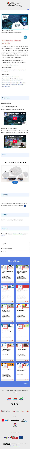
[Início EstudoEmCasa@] (14, 3)
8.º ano (15, 70)
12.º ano (8, 72)
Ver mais (25, 383)
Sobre (3, 390)
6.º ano (7, 70)
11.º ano (3, 72)
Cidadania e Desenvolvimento (11, 65)
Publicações (15, 392)
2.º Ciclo (3, 77)
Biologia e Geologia (6, 84)
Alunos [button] (4, 251)
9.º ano (19, 70)
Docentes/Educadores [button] (7, 248)
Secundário (18, 80)
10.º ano (23, 70)
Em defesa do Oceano (18, 233)
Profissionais (20, 84)
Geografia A (14, 84)
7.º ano (11, 70)
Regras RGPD (7, 390)
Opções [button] (4, 243)
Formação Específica (20, 82)
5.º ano (3, 70)
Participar (25, 390)
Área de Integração (6, 86)
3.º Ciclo (12, 79)
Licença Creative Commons (15, 445)
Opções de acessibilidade (18, 390)
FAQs (12, 390)
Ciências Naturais (5, 79)
